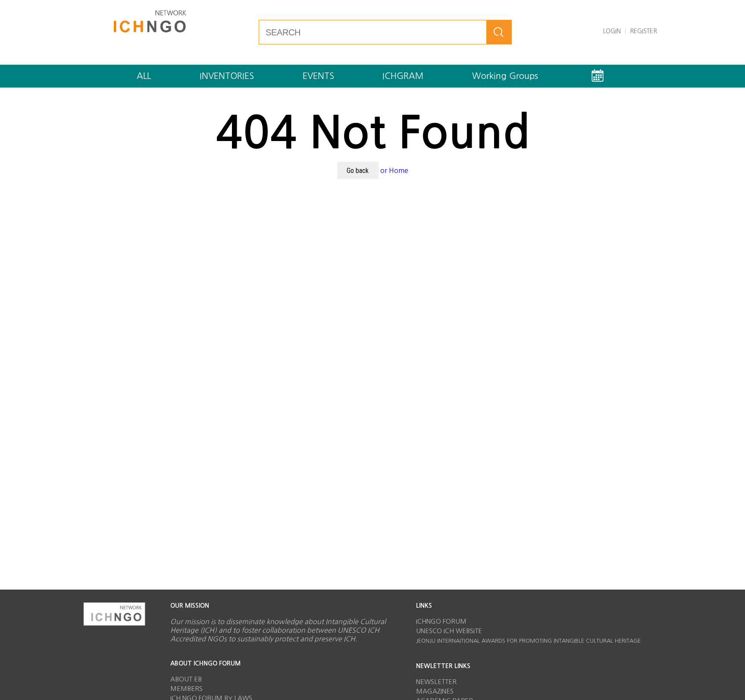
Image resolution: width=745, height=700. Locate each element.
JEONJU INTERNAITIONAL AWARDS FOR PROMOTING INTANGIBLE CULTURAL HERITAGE (528, 640)
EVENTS (318, 76)
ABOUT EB (186, 679)
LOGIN (612, 31)
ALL (144, 76)
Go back (358, 170)
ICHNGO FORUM (441, 621)
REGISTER (643, 31)
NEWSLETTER (436, 681)
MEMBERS (186, 688)
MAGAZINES (435, 691)
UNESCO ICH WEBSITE (449, 631)
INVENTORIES (227, 76)
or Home (394, 170)
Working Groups (505, 76)
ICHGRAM (402, 76)
